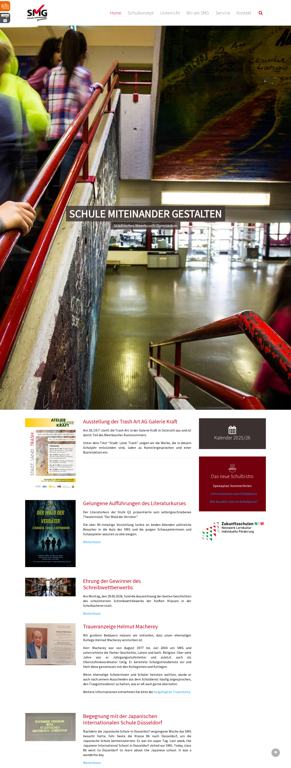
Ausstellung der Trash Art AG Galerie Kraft (130, 421)
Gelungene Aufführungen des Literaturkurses (134, 503)
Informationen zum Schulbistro (234, 494)
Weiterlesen (92, 542)
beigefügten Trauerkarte (172, 692)
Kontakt (243, 13)
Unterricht (170, 13)
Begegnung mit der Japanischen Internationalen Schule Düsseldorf (122, 719)
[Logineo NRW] (5, 29)
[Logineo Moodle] (5, 6)
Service (223, 13)
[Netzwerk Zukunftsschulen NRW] (232, 531)
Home (115, 13)
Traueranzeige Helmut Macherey (120, 626)
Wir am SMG (197, 13)
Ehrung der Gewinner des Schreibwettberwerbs (112, 584)
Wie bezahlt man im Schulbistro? (233, 501)
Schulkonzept (141, 13)
